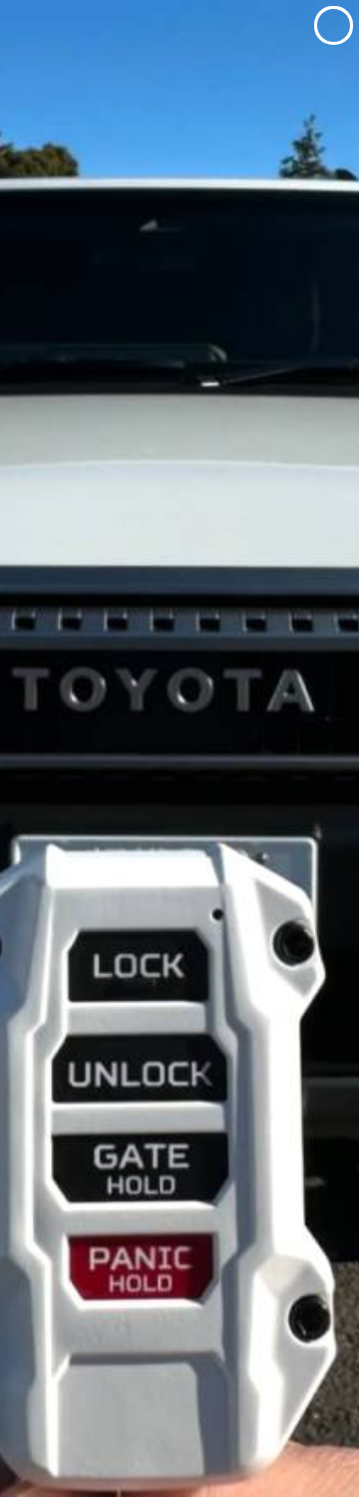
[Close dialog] (333, 25)
